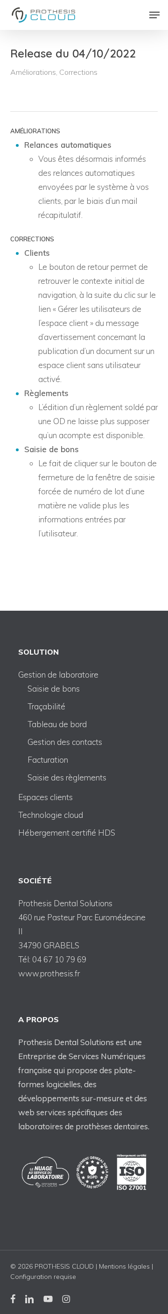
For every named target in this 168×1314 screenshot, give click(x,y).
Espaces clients (45, 797)
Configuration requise (43, 1276)
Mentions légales (124, 1266)
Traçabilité (46, 706)
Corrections (78, 72)
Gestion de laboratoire (58, 674)
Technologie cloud (50, 815)
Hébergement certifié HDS (66, 832)
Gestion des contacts (65, 742)
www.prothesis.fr (49, 973)
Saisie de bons (54, 688)
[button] (154, 15)
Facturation (48, 760)
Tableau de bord (57, 724)
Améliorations (33, 72)
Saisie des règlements (67, 777)
